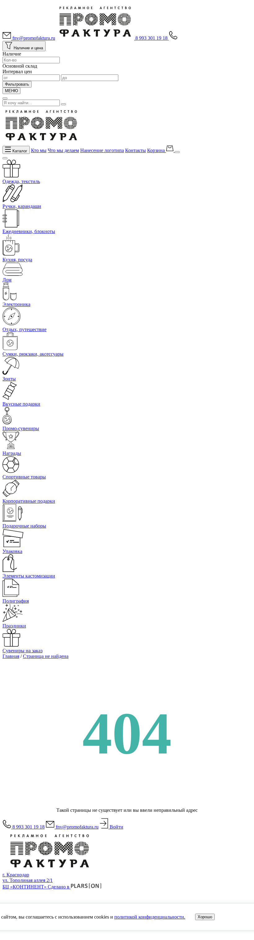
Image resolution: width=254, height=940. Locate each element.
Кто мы (38, 150)
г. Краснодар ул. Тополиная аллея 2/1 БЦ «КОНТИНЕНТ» (27, 880)
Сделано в (59, 886)
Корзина (156, 150)
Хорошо (205, 917)
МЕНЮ (11, 90)
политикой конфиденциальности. (149, 917)
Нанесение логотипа (102, 150)
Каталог (19, 150)
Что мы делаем (63, 150)
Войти (115, 827)
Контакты (135, 150)
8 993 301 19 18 (152, 38)
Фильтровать (17, 84)
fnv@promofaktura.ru (33, 38)
